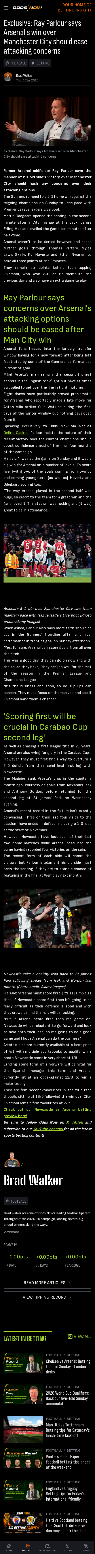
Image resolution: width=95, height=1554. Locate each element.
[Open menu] (6, 8)
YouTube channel (48, 1129)
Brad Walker (24, 75)
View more (11, 1232)
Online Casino (16, 432)
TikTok (77, 1122)
